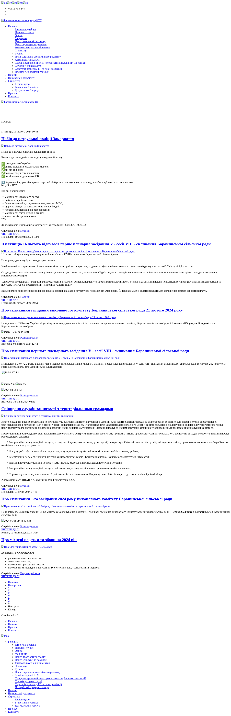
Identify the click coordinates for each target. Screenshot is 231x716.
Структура (14, 81)
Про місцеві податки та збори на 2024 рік (39, 540)
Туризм (19, 53)
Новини (12, 74)
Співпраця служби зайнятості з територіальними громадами (57, 409)
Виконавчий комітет (26, 87)
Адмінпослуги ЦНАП (27, 59)
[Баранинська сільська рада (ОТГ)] (21, 20)
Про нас (12, 93)
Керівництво (22, 84)
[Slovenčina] (25, 2)
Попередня (14, 585)
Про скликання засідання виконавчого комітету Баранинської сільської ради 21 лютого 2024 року (92, 310)
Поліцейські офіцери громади (32, 71)
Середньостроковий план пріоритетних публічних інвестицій (50, 62)
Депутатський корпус (27, 90)
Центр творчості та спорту (30, 41)
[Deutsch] (14, 2)
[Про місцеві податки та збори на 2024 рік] (26, 546)
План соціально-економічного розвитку (38, 56)
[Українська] (4, 2)
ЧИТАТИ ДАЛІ (10, 233)
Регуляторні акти (30, 573)
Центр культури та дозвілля (31, 44)
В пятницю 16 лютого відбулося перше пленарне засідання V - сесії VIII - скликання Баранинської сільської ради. (106, 244)
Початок (13, 582)
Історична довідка (25, 29)
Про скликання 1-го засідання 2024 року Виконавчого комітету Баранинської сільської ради (86, 499)
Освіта (18, 35)
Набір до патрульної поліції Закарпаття (37, 139)
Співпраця (21, 50)
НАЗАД (6, 121)
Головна (13, 26)
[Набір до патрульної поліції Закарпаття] (25, 145)
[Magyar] (20, 2)
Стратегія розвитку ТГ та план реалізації (38, 68)
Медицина (21, 38)
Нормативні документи (21, 77)
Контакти (13, 96)
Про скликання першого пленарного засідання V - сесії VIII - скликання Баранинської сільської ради (95, 351)
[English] (9, 2)
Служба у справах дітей (28, 65)
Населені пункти (24, 32)
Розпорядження (29, 337)
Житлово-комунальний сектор (32, 47)
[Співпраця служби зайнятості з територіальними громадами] (37, 416)
